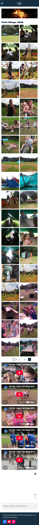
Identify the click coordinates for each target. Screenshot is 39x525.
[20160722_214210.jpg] (10, 329)
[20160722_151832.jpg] (29, 34)
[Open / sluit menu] (2, 3)
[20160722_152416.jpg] (10, 218)
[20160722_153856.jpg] (29, 273)
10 (24, 359)
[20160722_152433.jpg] (10, 237)
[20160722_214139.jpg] (29, 292)
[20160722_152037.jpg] (10, 126)
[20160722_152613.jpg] (29, 255)
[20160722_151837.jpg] (10, 52)
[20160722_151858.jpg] (10, 70)
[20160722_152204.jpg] (29, 181)
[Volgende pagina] (29, 359)
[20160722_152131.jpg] (29, 163)
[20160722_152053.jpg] (10, 144)
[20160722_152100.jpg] (29, 144)
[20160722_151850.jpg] (29, 52)
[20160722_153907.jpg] (10, 292)
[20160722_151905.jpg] (29, 70)
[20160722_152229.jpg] (10, 200)
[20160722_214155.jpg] (10, 310)
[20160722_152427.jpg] (29, 218)
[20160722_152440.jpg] (29, 237)
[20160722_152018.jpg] (10, 107)
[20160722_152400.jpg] (29, 200)
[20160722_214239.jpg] (10, 347)
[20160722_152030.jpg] (29, 107)
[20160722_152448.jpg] (10, 255)
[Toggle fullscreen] (35, 473)
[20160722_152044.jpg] (29, 126)
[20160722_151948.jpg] (29, 89)
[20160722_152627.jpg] (10, 273)
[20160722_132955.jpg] (10, 34)
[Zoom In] (35, 494)
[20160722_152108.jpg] (10, 163)
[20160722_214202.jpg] (29, 310)
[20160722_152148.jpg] (10, 181)
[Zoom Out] (35, 497)
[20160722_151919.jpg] (10, 89)
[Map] (19, 485)
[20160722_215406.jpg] (29, 347)
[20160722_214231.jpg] (29, 329)
